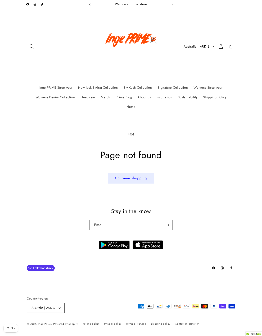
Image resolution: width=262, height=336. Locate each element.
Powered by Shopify (65, 324)
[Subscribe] (167, 225)
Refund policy (91, 323)
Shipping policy (160, 323)
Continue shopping (131, 178)
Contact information (187, 323)
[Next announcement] (172, 4)
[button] (32, 46)
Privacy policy (112, 323)
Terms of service (136, 323)
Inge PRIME (45, 324)
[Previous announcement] (90, 4)
